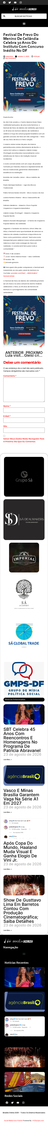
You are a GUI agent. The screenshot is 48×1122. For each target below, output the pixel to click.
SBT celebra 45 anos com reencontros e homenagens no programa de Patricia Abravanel (22, 740)
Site (5, 426)
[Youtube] (15, 2)
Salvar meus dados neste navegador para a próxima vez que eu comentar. (23, 440)
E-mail (7, 416)
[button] (24, 24)
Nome (7, 406)
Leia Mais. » (7, 759)
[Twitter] (9, 2)
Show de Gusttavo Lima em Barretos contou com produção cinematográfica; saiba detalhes (22, 910)
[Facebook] (4, 2)
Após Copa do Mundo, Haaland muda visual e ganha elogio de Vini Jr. (20, 852)
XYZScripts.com (38, 1120)
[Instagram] (20, 2)
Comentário (9, 376)
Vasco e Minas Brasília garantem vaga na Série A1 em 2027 (21, 797)
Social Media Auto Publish (13, 1120)
